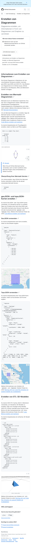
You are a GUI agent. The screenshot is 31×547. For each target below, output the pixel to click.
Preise (14, 539)
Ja (4, 515)
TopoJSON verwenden (9, 292)
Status (10, 539)
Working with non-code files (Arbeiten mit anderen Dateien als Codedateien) (15, 500)
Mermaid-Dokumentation (10, 110)
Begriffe (22, 538)
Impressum (15, 538)
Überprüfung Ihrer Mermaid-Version (14, 176)
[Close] (27, 2)
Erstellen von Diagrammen (23, 13)
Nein (11, 515)
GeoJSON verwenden (9, 218)
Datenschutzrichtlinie (5, 517)
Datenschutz (4, 539)
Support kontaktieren (8, 527)
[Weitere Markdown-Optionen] (16, 52)
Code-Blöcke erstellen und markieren (11, 122)
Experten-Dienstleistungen (7, 541)
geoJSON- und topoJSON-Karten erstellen (12, 197)
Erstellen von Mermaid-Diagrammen (11, 95)
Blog (16, 541)
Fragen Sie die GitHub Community (11, 525)
